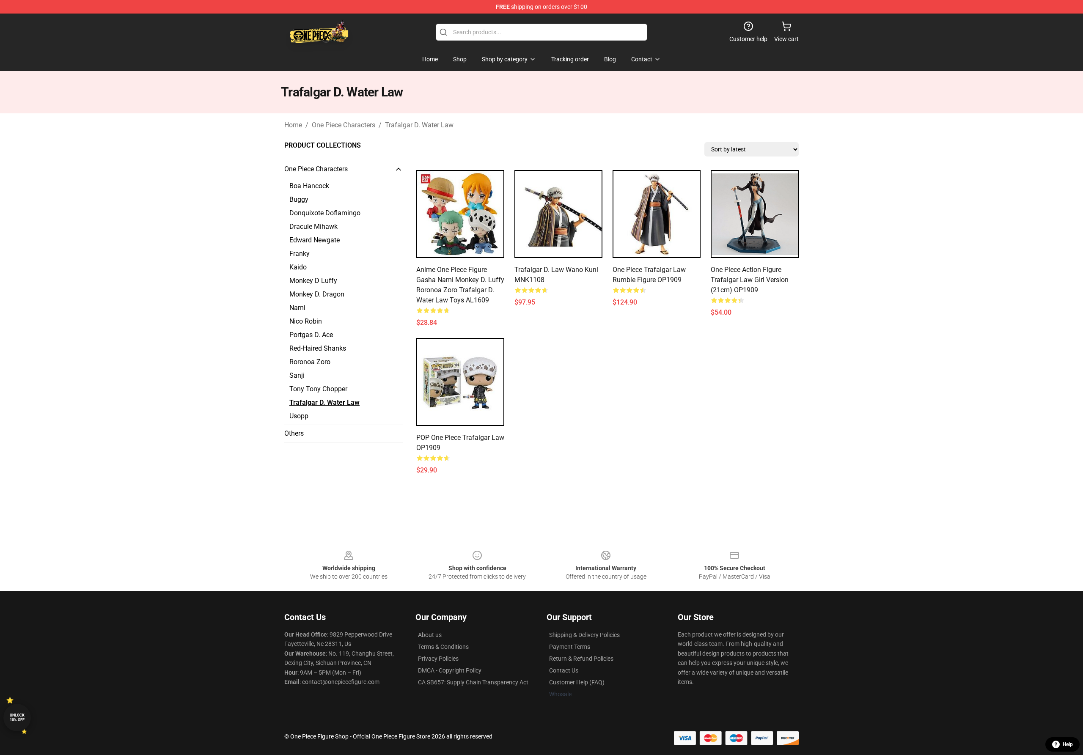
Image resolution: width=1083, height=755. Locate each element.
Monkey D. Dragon (316, 294)
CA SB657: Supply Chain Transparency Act (473, 682)
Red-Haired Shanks (317, 348)
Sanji (297, 375)
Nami (297, 308)
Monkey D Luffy (313, 281)
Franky (299, 254)
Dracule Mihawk (313, 226)
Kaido (298, 267)
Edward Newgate (314, 240)
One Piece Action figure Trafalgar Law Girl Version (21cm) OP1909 (750, 280)
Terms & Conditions (443, 646)
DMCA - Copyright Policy (449, 670)
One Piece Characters (343, 125)
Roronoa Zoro (309, 362)
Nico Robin (305, 321)
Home (293, 125)
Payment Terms (569, 646)
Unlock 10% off (17, 717)
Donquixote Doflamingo (324, 213)
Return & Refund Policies (581, 658)
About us (430, 634)
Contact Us (563, 670)
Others (294, 433)
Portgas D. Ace (311, 335)
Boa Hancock (309, 186)
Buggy (298, 199)
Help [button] (1068, 744)
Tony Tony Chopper (318, 389)
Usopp (298, 416)
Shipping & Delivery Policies (584, 634)
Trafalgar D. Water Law (419, 125)
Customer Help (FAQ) (577, 682)
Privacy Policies (438, 658)
